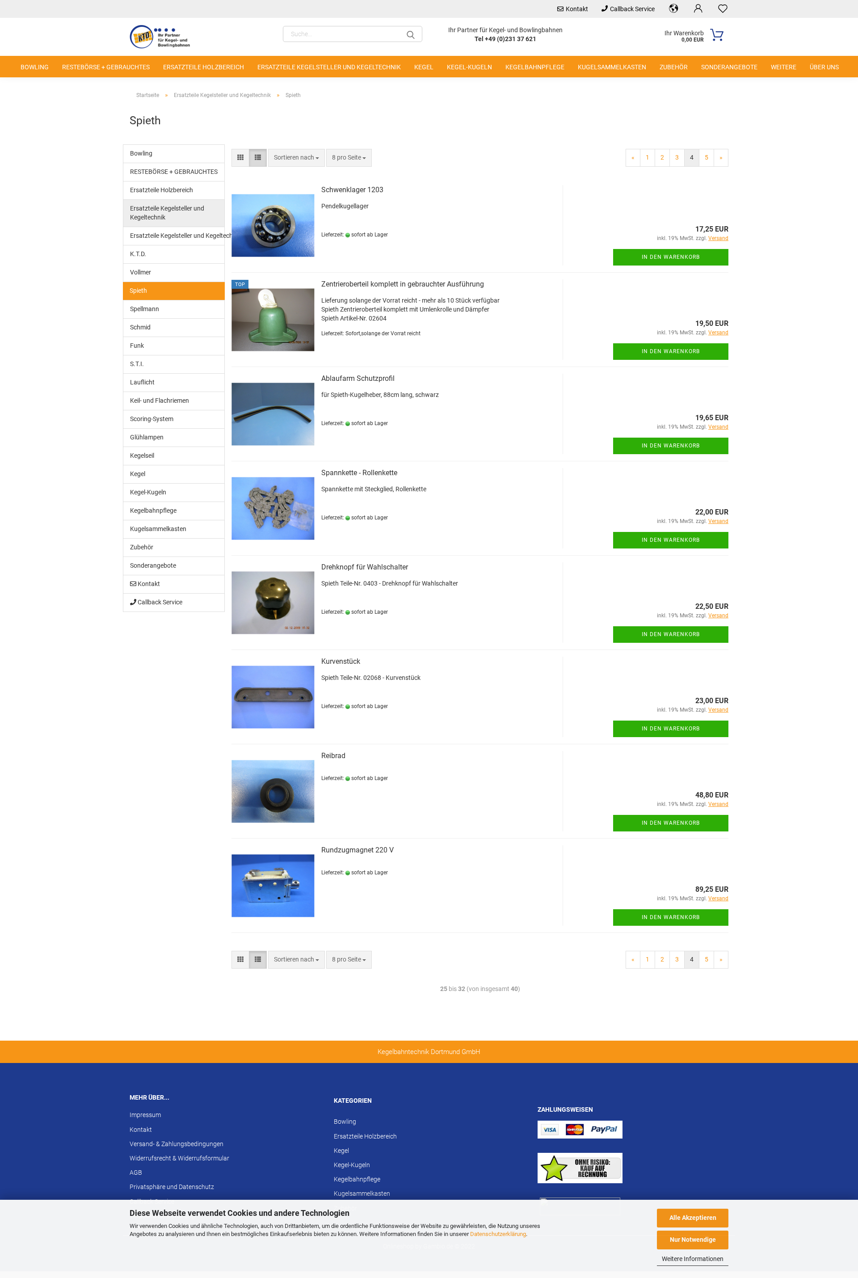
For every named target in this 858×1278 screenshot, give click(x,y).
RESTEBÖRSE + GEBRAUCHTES (106, 67)
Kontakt (577, 9)
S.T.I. (137, 363)
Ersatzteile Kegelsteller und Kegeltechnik (329, 67)
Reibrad (333, 755)
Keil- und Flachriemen (159, 400)
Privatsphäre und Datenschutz (172, 1186)
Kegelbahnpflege (534, 67)
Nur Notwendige (693, 1239)
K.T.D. (138, 253)
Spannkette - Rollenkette (359, 472)
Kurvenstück (340, 661)
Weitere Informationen (692, 1258)
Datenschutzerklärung (498, 1234)
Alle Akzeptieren (692, 1217)
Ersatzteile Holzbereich (203, 67)
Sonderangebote (729, 67)
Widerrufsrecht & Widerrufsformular (179, 1158)
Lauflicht (142, 382)
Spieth (138, 290)
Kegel (423, 67)
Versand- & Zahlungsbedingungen (176, 1143)
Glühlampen (147, 437)
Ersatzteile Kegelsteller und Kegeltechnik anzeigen (177, 235)
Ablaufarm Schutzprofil (358, 378)
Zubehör (674, 67)
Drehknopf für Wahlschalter (364, 567)
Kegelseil (142, 455)
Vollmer (140, 272)
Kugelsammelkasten (612, 67)
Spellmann (144, 308)
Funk (137, 345)
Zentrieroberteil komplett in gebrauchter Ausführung (402, 284)
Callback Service (632, 9)
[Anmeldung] (698, 9)
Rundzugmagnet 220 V (357, 850)
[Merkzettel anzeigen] (723, 9)
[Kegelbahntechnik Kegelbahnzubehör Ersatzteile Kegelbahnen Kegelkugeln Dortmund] (164, 37)
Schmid (140, 327)
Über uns (824, 67)
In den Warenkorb (671, 257)
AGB (136, 1172)
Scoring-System (151, 418)
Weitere (783, 67)
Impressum (145, 1114)
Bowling (35, 67)
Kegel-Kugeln (469, 67)
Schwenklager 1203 (352, 190)
